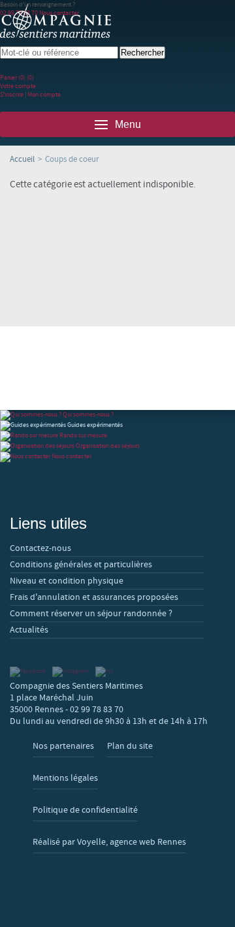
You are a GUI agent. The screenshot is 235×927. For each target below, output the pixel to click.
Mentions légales (65, 778)
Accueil (22, 159)
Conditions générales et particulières (81, 565)
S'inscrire (12, 94)
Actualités (29, 630)
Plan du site (130, 746)
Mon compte (44, 94)
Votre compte (18, 86)
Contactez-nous (40, 548)
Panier (17, 77)
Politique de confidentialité (85, 810)
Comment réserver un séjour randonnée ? (91, 614)
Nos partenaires (63, 746)
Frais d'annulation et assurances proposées (94, 597)
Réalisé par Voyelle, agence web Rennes (109, 842)
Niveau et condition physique (66, 581)
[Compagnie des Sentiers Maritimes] (55, 21)
